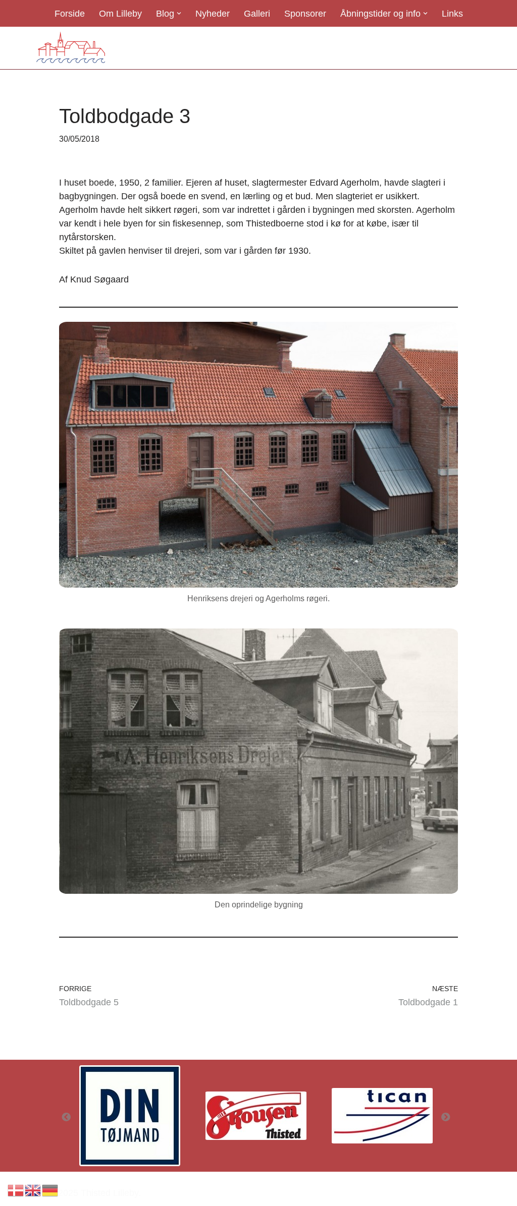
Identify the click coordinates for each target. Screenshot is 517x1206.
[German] (50, 1190)
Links (452, 14)
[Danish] (16, 1190)
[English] (33, 1190)
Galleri (257, 14)
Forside (70, 14)
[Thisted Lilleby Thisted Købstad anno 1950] (71, 48)
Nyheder (212, 14)
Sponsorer (305, 14)
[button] (179, 13)
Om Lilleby (120, 14)
